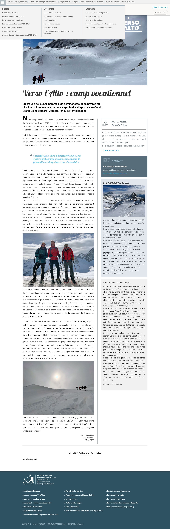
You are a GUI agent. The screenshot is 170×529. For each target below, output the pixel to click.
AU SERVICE (90, 9)
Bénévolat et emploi (56, 524)
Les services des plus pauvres (97, 13)
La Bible (31, 2)
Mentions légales (75, 524)
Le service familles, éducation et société (101, 24)
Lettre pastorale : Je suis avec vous (92, 2)
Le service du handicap (94, 20)
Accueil (10, 2)
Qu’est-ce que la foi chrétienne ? (46, 2)
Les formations (50, 20)
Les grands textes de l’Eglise (69, 2)
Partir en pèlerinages (52, 24)
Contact (25, 524)
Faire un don (160, 7)
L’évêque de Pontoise (10, 13)
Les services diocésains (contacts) (99, 28)
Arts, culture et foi (50, 28)
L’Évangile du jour (20, 2)
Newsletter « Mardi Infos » (12, 28)
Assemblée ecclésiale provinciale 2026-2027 (19, 35)
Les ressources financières (12, 20)
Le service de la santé (94, 16)
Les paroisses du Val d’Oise (12, 16)
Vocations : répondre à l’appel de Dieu (58, 16)
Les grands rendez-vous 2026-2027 (15, 24)
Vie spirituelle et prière (52, 13)
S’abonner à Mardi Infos (11, 31)
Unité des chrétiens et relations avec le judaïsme (58, 32)
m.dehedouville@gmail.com (115, 173)
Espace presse (38, 524)
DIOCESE (5, 9)
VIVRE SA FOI (49, 9)
